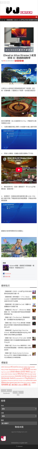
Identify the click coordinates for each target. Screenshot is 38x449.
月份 (2, 406)
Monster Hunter (32, 374)
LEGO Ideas (15, 371)
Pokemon (11, 380)
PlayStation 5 (4, 380)
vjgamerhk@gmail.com (19, 432)
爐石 (10, 385)
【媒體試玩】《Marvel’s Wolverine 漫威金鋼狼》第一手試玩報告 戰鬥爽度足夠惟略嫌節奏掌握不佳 (17, 312)
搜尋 (2, 420)
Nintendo (33, 376)
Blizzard (14, 367)
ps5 (15, 380)
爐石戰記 (15, 385)
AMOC (3, 367)
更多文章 (7, 276)
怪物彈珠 (4, 384)
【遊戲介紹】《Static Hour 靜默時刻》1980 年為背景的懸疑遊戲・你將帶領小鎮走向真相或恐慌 (17, 347)
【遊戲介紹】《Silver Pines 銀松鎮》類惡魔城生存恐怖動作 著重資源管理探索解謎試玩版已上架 (17, 325)
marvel (15, 374)
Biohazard (8, 367)
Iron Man (20, 369)
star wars (33, 380)
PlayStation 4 (30, 378)
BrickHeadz (20, 367)
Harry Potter (5, 369)
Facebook (8, 273)
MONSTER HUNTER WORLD (8, 376)
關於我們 (24, 443)
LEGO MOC (25, 371)
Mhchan (21, 373)
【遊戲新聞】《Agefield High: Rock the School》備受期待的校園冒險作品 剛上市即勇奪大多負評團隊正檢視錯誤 (17, 332)
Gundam (32, 367)
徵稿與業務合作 (16, 443)
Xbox (3, 382)
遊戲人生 (27, 384)
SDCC (17, 380)
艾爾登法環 (20, 385)
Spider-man (22, 380)
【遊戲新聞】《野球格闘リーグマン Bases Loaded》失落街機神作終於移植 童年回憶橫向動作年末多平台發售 (21, 20)
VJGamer (19, 446)
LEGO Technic (8, 374)
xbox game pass (11, 382)
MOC (26, 374)
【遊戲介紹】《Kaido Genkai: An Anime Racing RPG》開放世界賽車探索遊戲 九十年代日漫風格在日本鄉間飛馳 (17, 355)
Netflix (28, 376)
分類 (2, 413)
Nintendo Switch (8, 378)
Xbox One (20, 382)
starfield (28, 380)
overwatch (19, 378)
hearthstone (13, 369)
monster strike (21, 376)
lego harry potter (5, 372)
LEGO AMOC (33, 369)
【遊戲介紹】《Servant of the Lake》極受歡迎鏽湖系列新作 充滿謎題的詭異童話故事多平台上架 (17, 340)
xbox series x (27, 383)
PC (23, 378)
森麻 (4, 61)
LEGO (26, 369)
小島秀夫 (33, 382)
